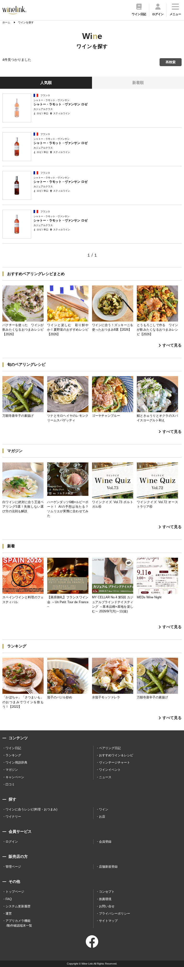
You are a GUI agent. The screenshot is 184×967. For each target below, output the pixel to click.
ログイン (12, 841)
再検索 (171, 62)
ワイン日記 (13, 748)
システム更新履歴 (18, 906)
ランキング (13, 755)
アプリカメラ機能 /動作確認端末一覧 (19, 923)
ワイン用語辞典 (16, 762)
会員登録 (105, 841)
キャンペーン (15, 777)
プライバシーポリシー (114, 913)
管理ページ (13, 866)
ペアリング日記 (110, 748)
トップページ (15, 891)
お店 (102, 816)
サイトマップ (108, 921)
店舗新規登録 (108, 866)
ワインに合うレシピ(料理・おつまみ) (31, 809)
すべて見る (172, 345)
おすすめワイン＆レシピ (116, 755)
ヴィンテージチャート (114, 762)
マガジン (12, 769)
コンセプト (107, 891)
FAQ (9, 899)
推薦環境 (105, 899)
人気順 (46, 83)
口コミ (10, 784)
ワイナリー (13, 816)
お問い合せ (107, 906)
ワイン (103, 809)
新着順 (138, 83)
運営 (9, 913)
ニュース (105, 777)
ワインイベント (110, 769)
